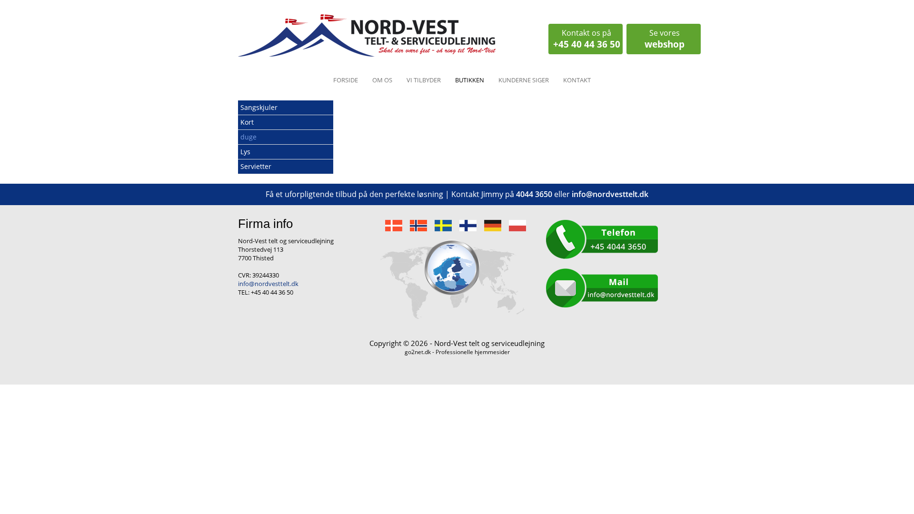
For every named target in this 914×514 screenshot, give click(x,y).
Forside (345, 80)
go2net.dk (418, 352)
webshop (665, 39)
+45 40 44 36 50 (586, 39)
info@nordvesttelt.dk (610, 194)
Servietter (255, 166)
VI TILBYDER (424, 80)
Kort (247, 122)
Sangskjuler (259, 107)
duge (248, 136)
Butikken (469, 80)
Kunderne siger (523, 80)
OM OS (382, 80)
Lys (245, 151)
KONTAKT (577, 80)
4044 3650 (534, 194)
